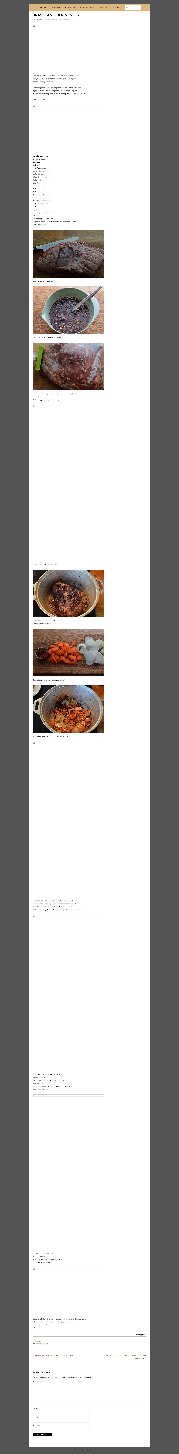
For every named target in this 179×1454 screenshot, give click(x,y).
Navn (35, 1409)
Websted (36, 1426)
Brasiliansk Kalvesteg (42, 1343)
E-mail (36, 1417)
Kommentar (38, 1382)
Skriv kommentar (64, 19)
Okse (39, 1341)
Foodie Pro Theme (98, 1450)
